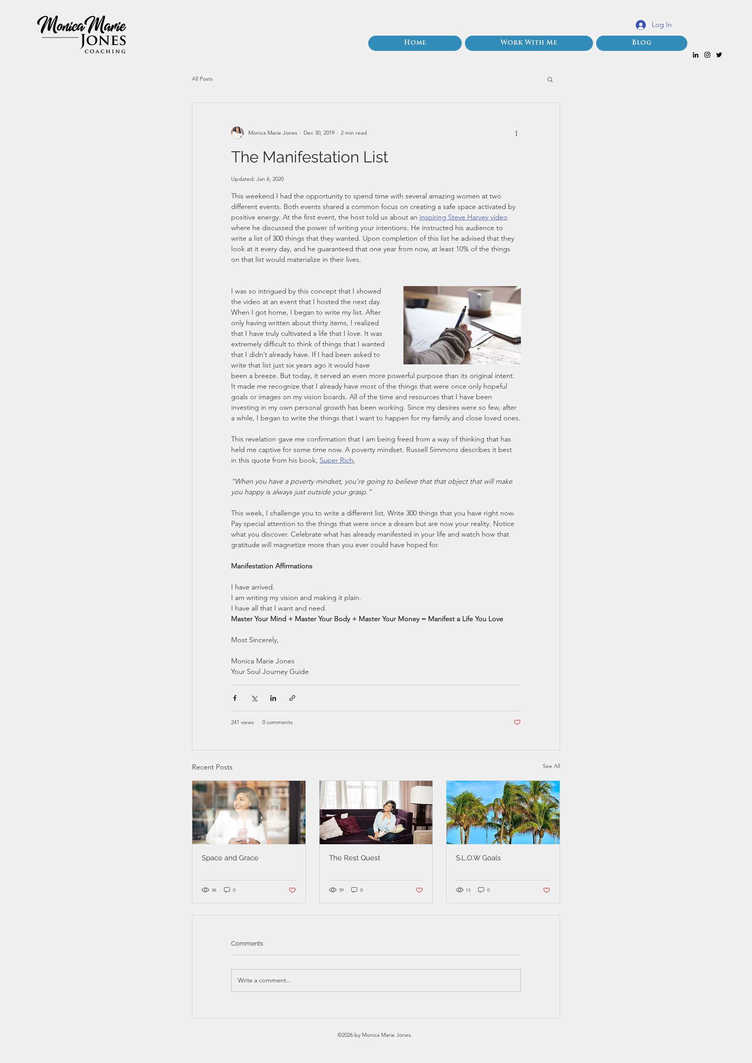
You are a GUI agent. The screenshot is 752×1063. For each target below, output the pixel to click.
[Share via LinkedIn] (273, 698)
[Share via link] (292, 698)
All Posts (202, 78)
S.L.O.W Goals (478, 858)
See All (551, 765)
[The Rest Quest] (376, 812)
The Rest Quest (354, 858)
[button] (550, 79)
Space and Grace (230, 858)
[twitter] (719, 55)
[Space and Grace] (249, 812)
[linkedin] (696, 55)
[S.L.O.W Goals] (503, 812)
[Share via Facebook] (235, 698)
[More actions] (516, 132)
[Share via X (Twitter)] (254, 698)
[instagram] (707, 55)
